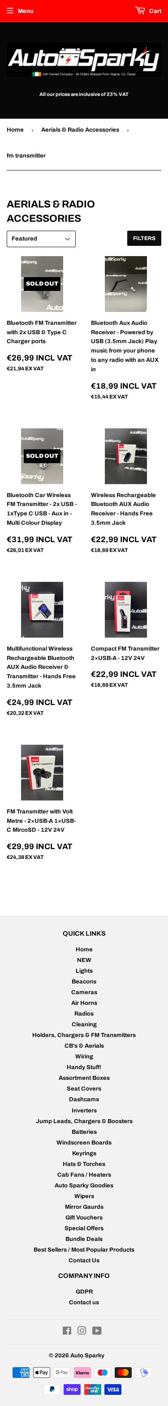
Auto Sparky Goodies (84, 1185)
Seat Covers (84, 1089)
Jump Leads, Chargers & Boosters (84, 1121)
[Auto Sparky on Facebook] (67, 1332)
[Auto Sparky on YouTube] (97, 1332)
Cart (154, 11)
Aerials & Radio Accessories (80, 130)
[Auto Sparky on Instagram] (82, 1332)
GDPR (84, 1292)
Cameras (84, 992)
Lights (84, 971)
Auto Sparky (87, 1355)
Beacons (84, 982)
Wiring (84, 1056)
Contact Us (84, 1260)
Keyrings (84, 1153)
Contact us (84, 1302)
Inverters (84, 1110)
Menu (26, 11)
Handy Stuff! (84, 1067)
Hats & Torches (84, 1164)
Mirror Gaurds (84, 1207)
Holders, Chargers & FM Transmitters (84, 1035)
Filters (144, 238)
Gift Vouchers (84, 1218)
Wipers (84, 1196)
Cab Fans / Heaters (84, 1175)
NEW (84, 960)
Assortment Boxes (84, 1078)
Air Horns (84, 1003)
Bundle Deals (84, 1239)
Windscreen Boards (84, 1143)
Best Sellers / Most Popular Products (84, 1250)
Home (15, 130)
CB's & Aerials (84, 1046)
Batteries (84, 1132)
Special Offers (84, 1228)
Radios (84, 1014)
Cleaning (84, 1024)
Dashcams (84, 1099)
